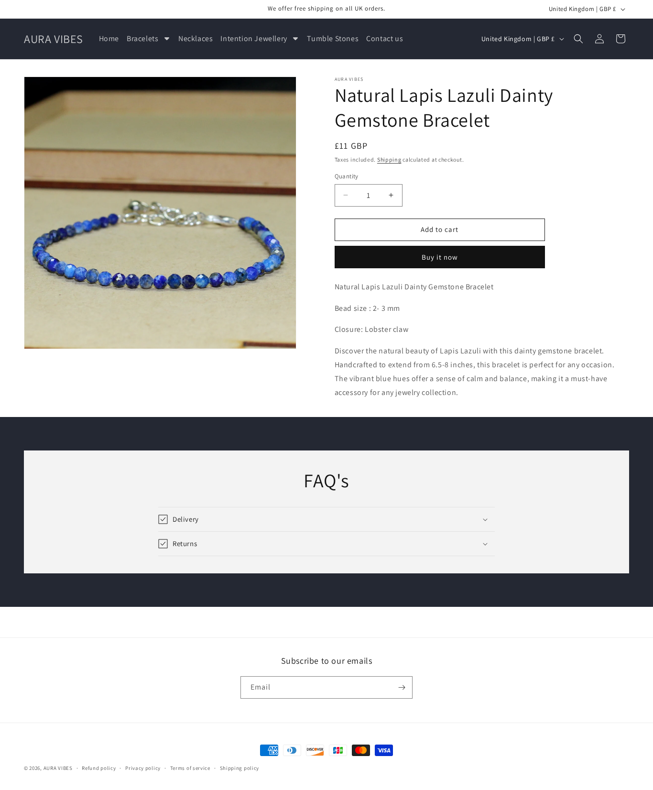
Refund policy (99, 768)
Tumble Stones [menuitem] (333, 38)
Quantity (347, 176)
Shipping (389, 159)
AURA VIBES (58, 768)
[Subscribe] (401, 687)
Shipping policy (240, 768)
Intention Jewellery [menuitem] (253, 38)
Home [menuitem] (109, 38)
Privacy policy (143, 768)
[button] (578, 38)
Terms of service (190, 768)
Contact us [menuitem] (384, 38)
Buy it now (440, 257)
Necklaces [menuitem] (195, 38)
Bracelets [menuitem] (142, 38)
